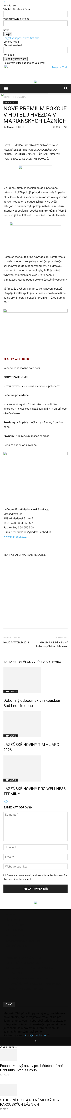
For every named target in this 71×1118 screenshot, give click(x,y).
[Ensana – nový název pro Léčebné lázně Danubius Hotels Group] (35, 1055)
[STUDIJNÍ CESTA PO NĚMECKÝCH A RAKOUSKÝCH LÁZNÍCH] (35, 1090)
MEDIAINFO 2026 (15, 935)
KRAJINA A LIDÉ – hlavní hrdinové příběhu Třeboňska (52, 644)
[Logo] (0, 95)
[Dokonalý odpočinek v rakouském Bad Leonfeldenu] (35, 680)
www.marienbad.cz (15, 536)
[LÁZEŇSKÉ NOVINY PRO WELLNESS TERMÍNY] (35, 768)
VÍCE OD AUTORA (48, 662)
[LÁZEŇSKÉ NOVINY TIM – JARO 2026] (35, 724)
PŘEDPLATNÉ (13, 919)
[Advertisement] (29, 583)
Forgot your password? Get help (21, 38)
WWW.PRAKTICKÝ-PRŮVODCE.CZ (24, 957)
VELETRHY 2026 (14, 930)
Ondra (10, 127)
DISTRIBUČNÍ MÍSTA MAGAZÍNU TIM (27, 978)
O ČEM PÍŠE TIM (15, 925)
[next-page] (7, 801)
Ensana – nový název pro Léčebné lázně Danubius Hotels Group (31, 1068)
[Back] (4, 1)
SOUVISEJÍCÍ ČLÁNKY (19, 662)
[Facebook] (6, 134)
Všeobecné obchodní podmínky (23, 940)
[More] (23, 134)
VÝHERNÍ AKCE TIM (16, 945)
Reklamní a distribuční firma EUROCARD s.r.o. (31, 968)
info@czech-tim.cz (37, 1035)
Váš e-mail (9, 54)
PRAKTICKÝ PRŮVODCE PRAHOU (24, 988)
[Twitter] (14, 134)
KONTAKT (11, 914)
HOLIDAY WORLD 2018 (16, 642)
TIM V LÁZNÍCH (10, 691)
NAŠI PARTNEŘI (14, 973)
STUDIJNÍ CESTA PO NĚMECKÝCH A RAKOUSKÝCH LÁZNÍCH (30, 1102)
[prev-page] (4, 801)
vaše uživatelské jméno (16, 18)
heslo (6, 30)
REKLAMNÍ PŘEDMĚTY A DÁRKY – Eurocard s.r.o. (33, 983)
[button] (5, 88)
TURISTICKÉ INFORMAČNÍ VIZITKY (25, 962)
